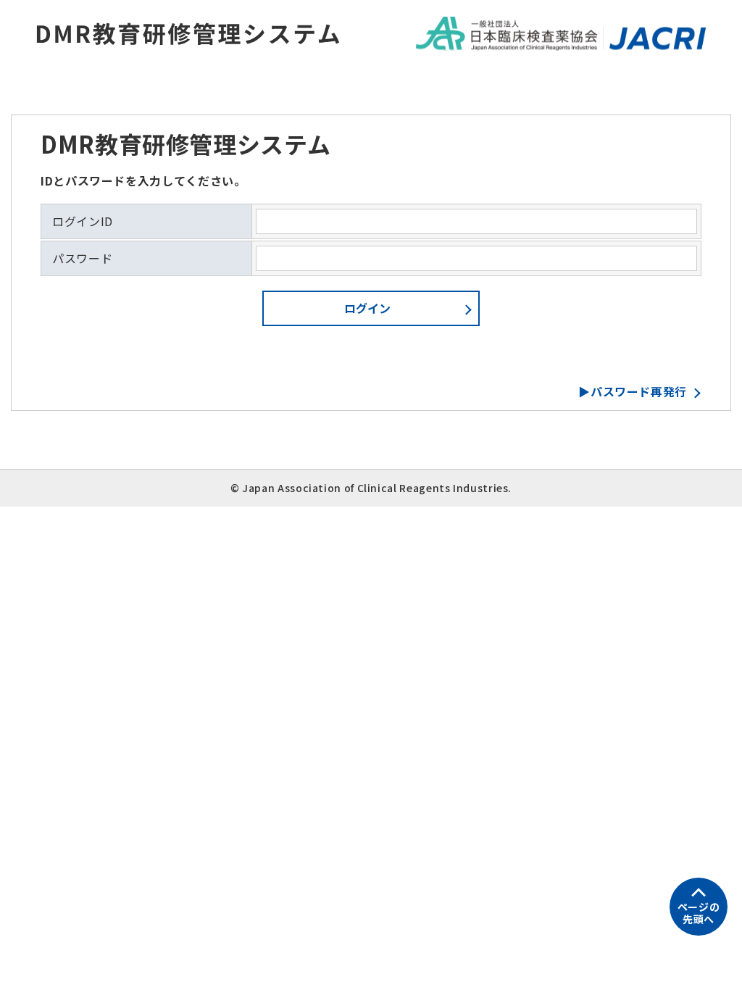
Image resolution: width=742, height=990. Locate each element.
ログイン (367, 308)
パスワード (82, 258)
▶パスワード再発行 (632, 391)
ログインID (82, 221)
